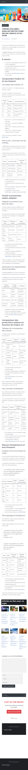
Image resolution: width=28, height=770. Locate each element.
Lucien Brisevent (6, 38)
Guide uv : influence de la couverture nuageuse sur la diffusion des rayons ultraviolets (4, 641)
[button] (26, 2)
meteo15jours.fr (15, 761)
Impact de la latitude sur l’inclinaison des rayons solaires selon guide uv (22, 617)
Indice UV (5, 25)
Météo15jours (17, 73)
